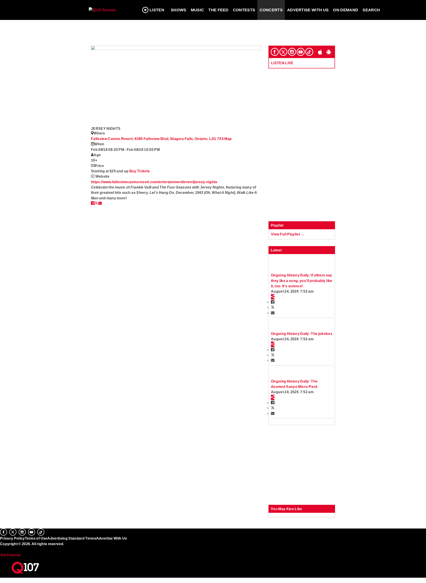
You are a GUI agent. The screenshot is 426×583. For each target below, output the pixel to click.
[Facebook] (275, 52)
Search (371, 10)
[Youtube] (301, 52)
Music (197, 10)
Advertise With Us (308, 10)
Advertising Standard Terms (71, 538)
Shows (178, 10)
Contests (244, 10)
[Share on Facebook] (93, 203)
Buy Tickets (139, 171)
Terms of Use (36, 538)
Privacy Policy (12, 538)
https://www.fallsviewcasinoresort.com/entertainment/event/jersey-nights (154, 182)
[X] (283, 52)
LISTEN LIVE (282, 63)
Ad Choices (10, 555)
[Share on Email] (100, 203)
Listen (157, 10)
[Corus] (2, 548)
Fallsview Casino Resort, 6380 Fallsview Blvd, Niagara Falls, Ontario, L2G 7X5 (157, 139)
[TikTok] (309, 52)
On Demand (345, 10)
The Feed (218, 10)
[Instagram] (292, 52)
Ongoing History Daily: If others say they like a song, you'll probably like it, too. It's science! (301, 280)
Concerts (271, 10)
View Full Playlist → (287, 234)
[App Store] (320, 52)
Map (228, 139)
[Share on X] (96, 203)
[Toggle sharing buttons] (272, 296)
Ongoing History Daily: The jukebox (301, 334)
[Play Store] (329, 52)
